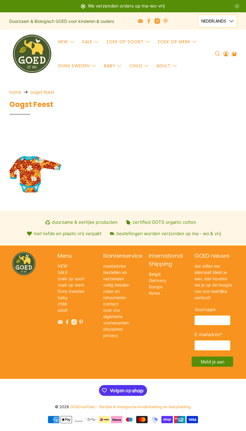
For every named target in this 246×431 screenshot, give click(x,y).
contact (110, 303)
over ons (111, 310)
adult (163, 66)
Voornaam (205, 309)
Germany (157, 280)
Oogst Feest (42, 92)
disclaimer (113, 329)
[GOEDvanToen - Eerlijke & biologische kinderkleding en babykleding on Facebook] (149, 21)
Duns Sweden (74, 66)
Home (15, 92)
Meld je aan (212, 362)
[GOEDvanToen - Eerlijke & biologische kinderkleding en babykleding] (32, 53)
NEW (63, 42)
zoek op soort (125, 42)
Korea (154, 293)
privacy (110, 335)
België (155, 274)
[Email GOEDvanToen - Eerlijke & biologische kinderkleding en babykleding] (140, 21)
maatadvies (114, 266)
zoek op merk (174, 42)
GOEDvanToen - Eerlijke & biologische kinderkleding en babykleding (130, 407)
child (135, 66)
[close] (237, 6)
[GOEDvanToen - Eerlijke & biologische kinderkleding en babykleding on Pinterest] (165, 21)
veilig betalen (116, 284)
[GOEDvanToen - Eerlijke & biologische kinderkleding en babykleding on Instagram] (157, 21)
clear (141, 132)
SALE (87, 42)
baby (110, 66)
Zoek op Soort (50, 138)
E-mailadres (208, 334)
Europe (156, 286)
